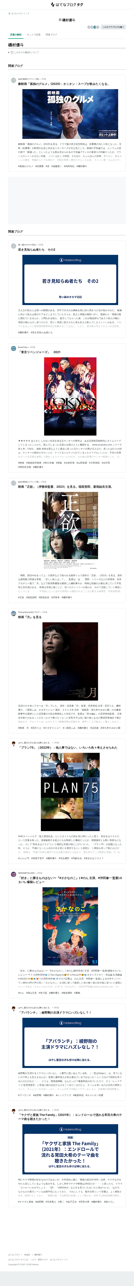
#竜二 (61, 1201)
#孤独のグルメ (25, 166)
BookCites (23, 347)
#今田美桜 (94, 462)
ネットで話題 (34, 34)
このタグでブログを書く (113, 27)
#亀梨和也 (78, 1095)
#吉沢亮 (106, 462)
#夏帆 (77, 992)
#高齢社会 (76, 858)
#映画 (21, 462)
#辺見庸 (94, 727)
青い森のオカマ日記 (27, 244)
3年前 (44, 612)
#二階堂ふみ (69, 727)
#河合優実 (64, 858)
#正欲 (21, 597)
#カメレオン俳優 (94, 1095)
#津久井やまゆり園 (110, 727)
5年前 (56, 1007)
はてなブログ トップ (20, 13)
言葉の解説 (16, 34)
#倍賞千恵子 (37, 858)
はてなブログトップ (58, 1259)
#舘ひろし (109, 1201)
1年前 (43, 79)
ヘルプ (33, 1259)
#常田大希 (84, 1201)
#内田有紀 (69, 166)
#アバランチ (24, 1095)
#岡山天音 (31, 992)
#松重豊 (39, 166)
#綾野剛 (37, 1095)
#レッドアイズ (63, 1095)
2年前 (40, 244)
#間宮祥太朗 (24, 467)
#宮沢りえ (36, 727)
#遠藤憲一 (56, 166)
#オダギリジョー (52, 727)
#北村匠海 (69, 462)
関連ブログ (51, 34)
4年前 (39, 873)
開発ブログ (43, 1259)
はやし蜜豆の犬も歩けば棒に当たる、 (34, 742)
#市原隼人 (51, 1201)
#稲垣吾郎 (31, 597)
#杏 (47, 166)
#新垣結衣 (44, 597)
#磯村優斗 (81, 166)
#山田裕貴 (81, 462)
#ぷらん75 (23, 858)
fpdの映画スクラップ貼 (28, 79)
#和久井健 (48, 462)
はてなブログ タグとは (18, 1259)
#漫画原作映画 (33, 462)
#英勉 (59, 462)
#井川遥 (43, 992)
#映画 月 (23, 727)
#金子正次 (71, 1201)
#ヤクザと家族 (25, 1201)
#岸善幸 (55, 597)
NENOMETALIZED (26, 873)
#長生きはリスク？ (94, 858)
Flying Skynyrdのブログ (29, 612)
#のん (21, 992)
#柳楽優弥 (67, 992)
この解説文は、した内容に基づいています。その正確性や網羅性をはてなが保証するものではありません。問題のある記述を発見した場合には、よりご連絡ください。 (23, 53)
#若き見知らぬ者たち (42, 332)
